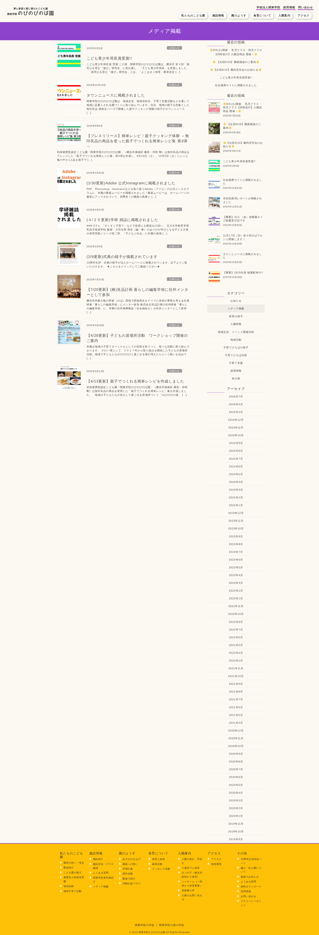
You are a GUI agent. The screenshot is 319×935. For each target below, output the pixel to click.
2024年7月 (236, 458)
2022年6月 (236, 637)
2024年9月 (236, 443)
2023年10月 (236, 528)
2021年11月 (236, 668)
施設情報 (218, 15)
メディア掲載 (236, 308)
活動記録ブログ (132, 883)
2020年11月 (236, 738)
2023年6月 (236, 559)
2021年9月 (236, 683)
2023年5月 (236, 567)
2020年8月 (236, 761)
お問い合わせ (248, 896)
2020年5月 (236, 785)
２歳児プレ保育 (191, 868)
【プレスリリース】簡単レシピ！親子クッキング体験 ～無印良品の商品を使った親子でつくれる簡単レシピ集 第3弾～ (138, 141)
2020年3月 (236, 800)
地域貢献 (69, 886)
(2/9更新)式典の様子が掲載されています (122, 257)
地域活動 (235, 339)
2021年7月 (236, 699)
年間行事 (128, 868)
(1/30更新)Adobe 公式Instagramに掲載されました (131, 183)
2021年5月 (236, 715)
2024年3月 (236, 489)
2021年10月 (236, 676)
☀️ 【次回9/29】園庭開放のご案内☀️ (235, 62)
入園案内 (284, 15)
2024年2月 (236, 497)
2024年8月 (236, 450)
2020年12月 (236, 730)
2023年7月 (236, 551)
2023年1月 (236, 598)
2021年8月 (236, 691)
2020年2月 (236, 808)
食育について (262, 15)
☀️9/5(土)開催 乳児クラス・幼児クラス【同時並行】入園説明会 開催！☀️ (236, 52)
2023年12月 (236, 513)
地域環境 (216, 864)
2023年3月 (236, 582)
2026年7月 (236, 396)
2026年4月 (236, 404)
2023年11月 (236, 520)
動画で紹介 (129, 878)
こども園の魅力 (73, 872)
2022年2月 (236, 660)
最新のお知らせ (250, 876)
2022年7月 (236, 629)
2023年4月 (236, 575)
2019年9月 (236, 839)
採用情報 (289, 7)
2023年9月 (236, 536)
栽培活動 (157, 864)
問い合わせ (305, 7)
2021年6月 (236, 707)
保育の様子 (236, 316)
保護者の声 (188, 890)
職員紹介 (69, 867)
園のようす (238, 15)
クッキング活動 (161, 868)
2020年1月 (236, 816)
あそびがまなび (132, 859)
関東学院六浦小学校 (171, 925)
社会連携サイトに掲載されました (236, 85)
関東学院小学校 (144, 925)
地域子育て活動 (73, 891)
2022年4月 (236, 652)
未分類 (236, 378)
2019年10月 (236, 831)
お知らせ (174, 48)
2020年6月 (236, 777)
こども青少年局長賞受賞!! (109, 58)
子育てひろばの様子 (235, 347)
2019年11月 (236, 823)
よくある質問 (101, 872)
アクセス (303, 15)
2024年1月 (236, 505)
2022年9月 (236, 621)
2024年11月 (236, 427)
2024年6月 (236, 466)
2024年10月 (236, 435)
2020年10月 (236, 746)
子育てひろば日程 (236, 355)
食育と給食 (158, 859)
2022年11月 (236, 606)
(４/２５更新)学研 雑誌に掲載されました (122, 220)
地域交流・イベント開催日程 (236, 331)
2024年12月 (236, 419)
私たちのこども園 (193, 15)
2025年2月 (236, 412)
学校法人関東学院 (268, 7)
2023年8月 (236, 544)
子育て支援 (236, 362)
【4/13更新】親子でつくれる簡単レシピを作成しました (135, 381)
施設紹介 (98, 859)
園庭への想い (130, 864)
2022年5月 (236, 645)
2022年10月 (236, 613)
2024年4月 (236, 482)
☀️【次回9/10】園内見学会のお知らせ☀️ (236, 69)
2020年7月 (236, 769)
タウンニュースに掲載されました (116, 95)
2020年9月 (236, 753)
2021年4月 (236, 722)
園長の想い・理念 (74, 862)
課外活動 (128, 873)
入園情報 (235, 324)
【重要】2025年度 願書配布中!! (243, 272)
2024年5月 (236, 474)
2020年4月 (236, 792)
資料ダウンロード (251, 886)
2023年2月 (236, 590)
